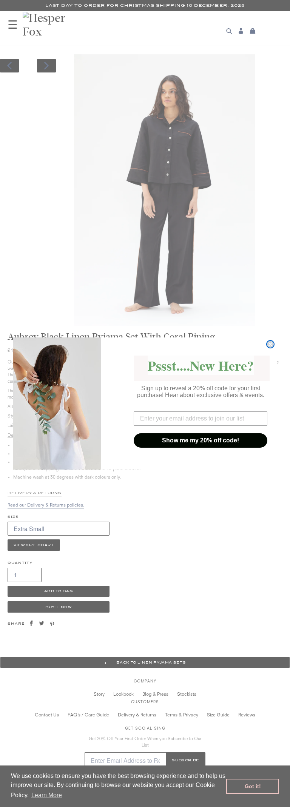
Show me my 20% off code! (200, 440)
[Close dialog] (270, 344)
